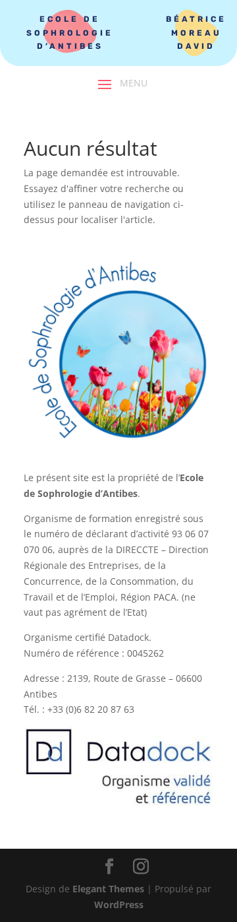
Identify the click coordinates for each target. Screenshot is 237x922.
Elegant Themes (108, 888)
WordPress (119, 904)
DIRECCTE (137, 549)
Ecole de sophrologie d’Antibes (69, 33)
